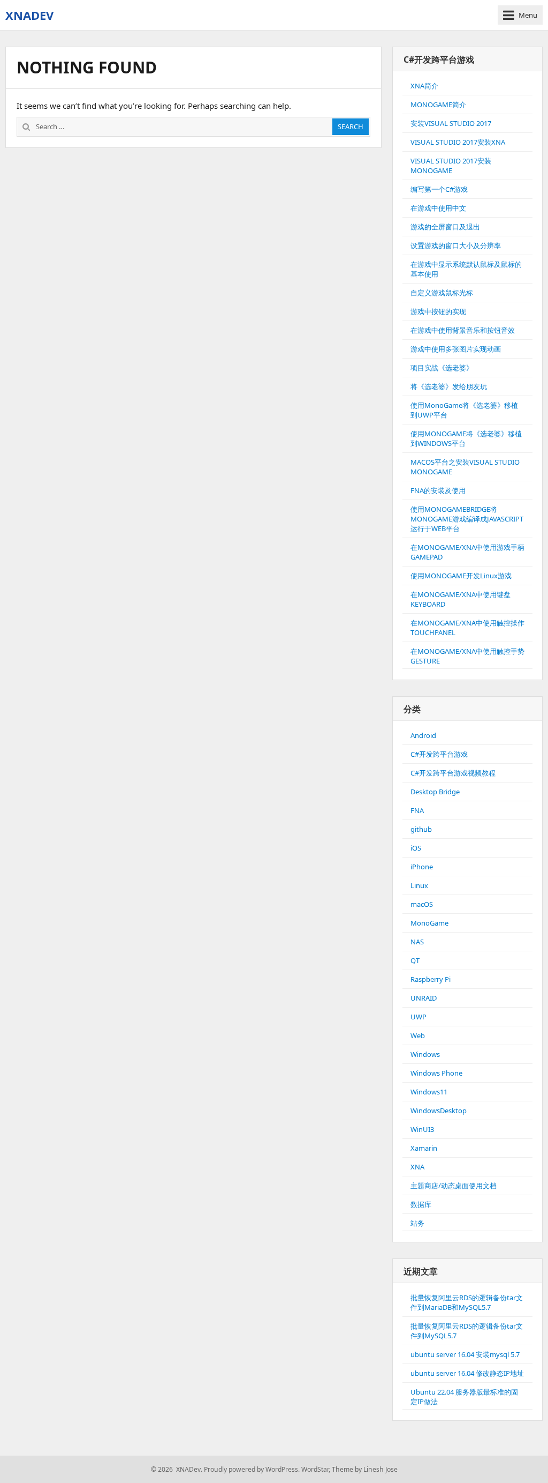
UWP (418, 1017)
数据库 (420, 1204)
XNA (417, 1167)
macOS (421, 904)
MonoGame (429, 923)
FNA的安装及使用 (438, 490)
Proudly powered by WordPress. (252, 1469)
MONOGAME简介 (438, 104)
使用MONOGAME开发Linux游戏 (461, 575)
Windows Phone (436, 1073)
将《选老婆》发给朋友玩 (448, 386)
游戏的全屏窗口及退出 (445, 227)
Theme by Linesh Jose (365, 1469)
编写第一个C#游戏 (439, 189)
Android (423, 735)
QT (415, 960)
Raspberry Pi (430, 979)
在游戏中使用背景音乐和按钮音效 (462, 330)
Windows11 (428, 1092)
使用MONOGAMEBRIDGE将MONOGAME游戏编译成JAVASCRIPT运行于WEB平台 (466, 518)
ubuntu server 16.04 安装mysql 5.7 (465, 1354)
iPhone (421, 866)
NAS (417, 942)
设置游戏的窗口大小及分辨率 (455, 245)
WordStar (315, 1469)
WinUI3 (422, 1129)
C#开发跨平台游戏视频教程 (453, 773)
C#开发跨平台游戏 (439, 754)
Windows (425, 1054)
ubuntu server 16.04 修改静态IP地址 (467, 1373)
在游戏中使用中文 (438, 208)
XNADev (29, 15)
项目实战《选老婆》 (441, 367)
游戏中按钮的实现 (438, 311)
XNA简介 (424, 86)
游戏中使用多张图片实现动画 (455, 349)
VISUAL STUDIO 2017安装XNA (457, 142)
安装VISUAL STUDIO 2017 (450, 123)
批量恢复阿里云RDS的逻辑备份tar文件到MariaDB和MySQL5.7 (466, 1302)
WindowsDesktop (438, 1110)
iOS (415, 848)
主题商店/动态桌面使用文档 (453, 1185)
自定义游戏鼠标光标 (441, 292)
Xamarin (423, 1148)
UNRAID (423, 998)
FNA (417, 810)
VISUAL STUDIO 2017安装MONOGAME (450, 165)
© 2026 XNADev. (176, 1469)
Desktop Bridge (435, 791)
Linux (419, 885)
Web (417, 1035)
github (421, 829)
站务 (417, 1223)
